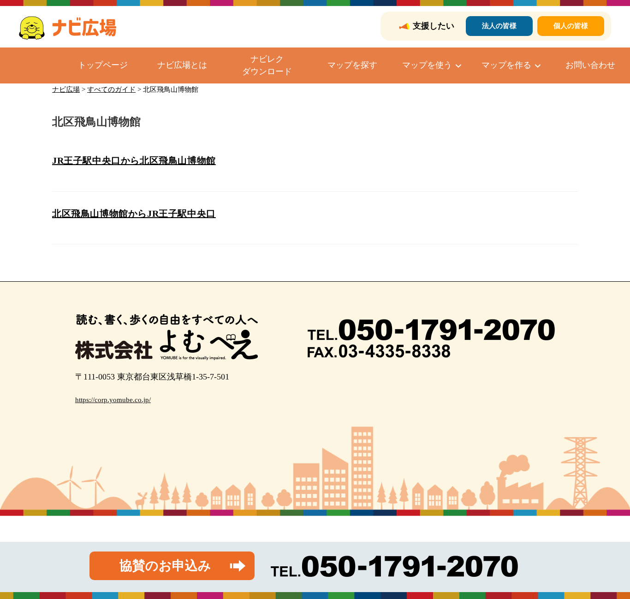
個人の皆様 (570, 26)
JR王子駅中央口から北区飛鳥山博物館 (134, 160)
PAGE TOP (608, 573)
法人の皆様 (499, 26)
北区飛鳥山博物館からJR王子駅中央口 (134, 213)
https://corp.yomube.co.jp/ (113, 399)
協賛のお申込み (165, 565)
